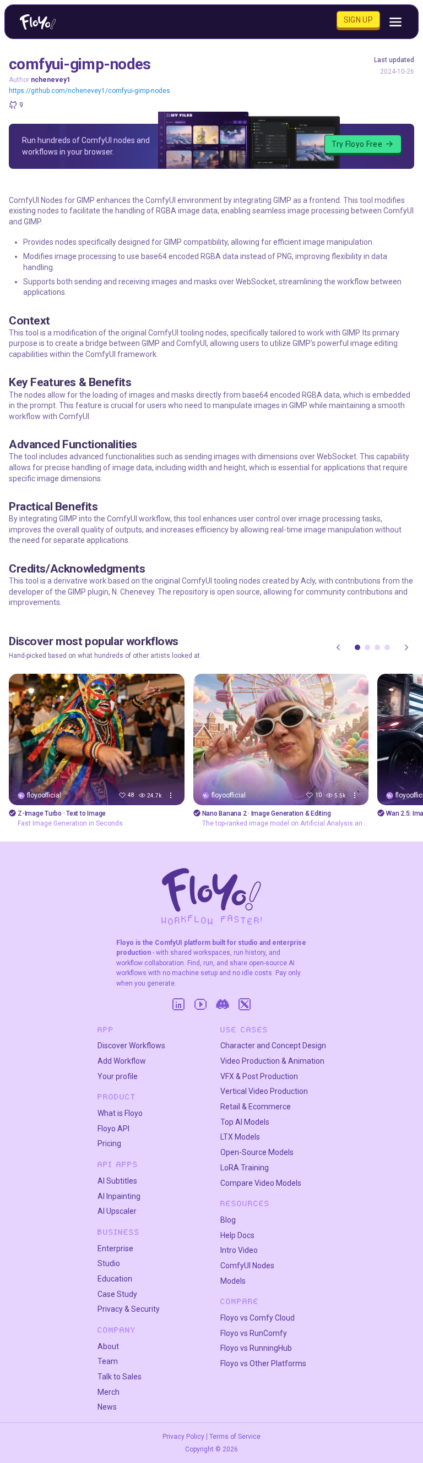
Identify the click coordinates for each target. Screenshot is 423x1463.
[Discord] (222, 1004)
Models (233, 1281)
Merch (108, 1392)
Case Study (117, 1294)
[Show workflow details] (171, 795)
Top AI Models (244, 1122)
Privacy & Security (128, 1309)
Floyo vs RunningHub (256, 1348)
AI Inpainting (118, 1196)
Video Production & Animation (272, 1061)
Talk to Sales (119, 1376)
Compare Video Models (260, 1183)
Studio (108, 1263)
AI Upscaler (117, 1211)
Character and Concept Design (273, 1045)
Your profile (117, 1076)
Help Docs (237, 1235)
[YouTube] (200, 1004)
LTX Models (240, 1136)
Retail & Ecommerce (255, 1106)
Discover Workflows (131, 1045)
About (108, 1346)
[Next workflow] (406, 647)
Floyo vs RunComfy (253, 1333)
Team (107, 1361)
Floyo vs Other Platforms (263, 1363)
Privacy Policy (183, 1436)
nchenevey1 (50, 80)
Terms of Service (235, 1436)
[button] (357, 647)
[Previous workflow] (338, 647)
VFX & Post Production (259, 1076)
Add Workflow (121, 1061)
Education (114, 1278)
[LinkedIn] (178, 1004)
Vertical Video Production (264, 1091)
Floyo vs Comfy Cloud (257, 1317)
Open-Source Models (257, 1152)
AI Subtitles (117, 1180)
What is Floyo (120, 1113)
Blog (228, 1220)
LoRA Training (244, 1167)
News (107, 1406)
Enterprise (115, 1248)
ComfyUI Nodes (247, 1265)
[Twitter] (244, 1004)
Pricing (109, 1143)
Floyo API (113, 1128)
